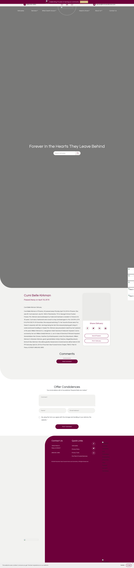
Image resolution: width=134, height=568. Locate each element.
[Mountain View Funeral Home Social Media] (62, 4)
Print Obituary (96, 341)
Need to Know (83, 10)
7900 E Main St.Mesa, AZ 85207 (56, 447)
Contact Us (113, 10)
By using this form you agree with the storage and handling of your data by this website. (66, 418)
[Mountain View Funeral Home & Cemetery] (67, 10)
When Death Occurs (48, 10)
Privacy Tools (75, 452)
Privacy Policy (75, 449)
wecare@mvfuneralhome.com (105, 4)
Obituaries (20, 10)
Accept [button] (129, 565)
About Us (98, 10)
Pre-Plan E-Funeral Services (79, 456)
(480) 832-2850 (31, 4)
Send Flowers (96, 336)
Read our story (84, 1)
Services (34, 10)
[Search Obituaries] (78, 153)
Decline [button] (122, 565)
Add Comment (67, 361)
